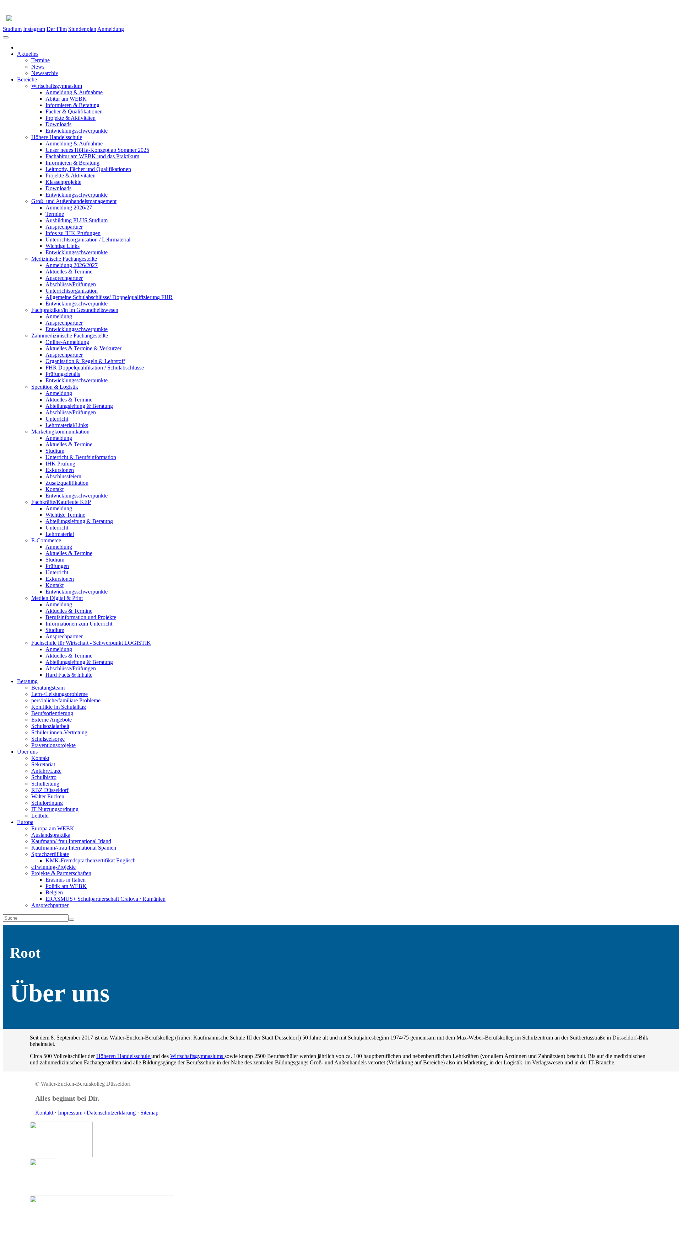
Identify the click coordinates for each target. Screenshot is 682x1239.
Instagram (34, 29)
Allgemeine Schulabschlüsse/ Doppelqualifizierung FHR (109, 297)
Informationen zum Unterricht (78, 624)
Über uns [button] (27, 752)
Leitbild (40, 816)
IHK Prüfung (60, 464)
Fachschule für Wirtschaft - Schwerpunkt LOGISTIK (91, 643)
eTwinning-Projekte (53, 867)
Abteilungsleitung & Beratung (79, 406)
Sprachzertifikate (50, 854)
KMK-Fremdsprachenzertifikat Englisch (90, 860)
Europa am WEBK (52, 828)
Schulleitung (45, 784)
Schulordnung (47, 803)
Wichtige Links (62, 246)
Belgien (54, 892)
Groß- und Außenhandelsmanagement (74, 201)
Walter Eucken (47, 796)
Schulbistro (43, 777)
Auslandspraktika (50, 835)
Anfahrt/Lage (46, 771)
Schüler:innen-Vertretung (59, 732)
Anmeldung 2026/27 (68, 207)
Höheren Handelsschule (123, 1056)
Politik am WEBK (66, 886)
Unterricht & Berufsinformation (80, 457)
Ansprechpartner (64, 227)
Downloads (58, 124)
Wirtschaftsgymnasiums (197, 1056)
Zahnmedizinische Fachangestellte (69, 336)
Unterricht (56, 419)
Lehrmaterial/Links (66, 425)
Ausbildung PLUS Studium (76, 220)
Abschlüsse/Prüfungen (70, 284)
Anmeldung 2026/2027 (71, 265)
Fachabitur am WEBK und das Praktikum (92, 156)
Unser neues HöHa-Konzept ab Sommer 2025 (97, 150)
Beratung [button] (27, 681)
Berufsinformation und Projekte (80, 617)
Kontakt (54, 489)
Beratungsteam (48, 688)
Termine (40, 60)
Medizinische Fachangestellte (64, 259)
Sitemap (149, 1113)
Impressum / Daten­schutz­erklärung (97, 1113)
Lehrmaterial (59, 534)
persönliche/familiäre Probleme (66, 700)
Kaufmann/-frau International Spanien (73, 848)
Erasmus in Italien (65, 880)
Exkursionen (59, 470)
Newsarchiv (44, 73)
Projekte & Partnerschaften (61, 873)
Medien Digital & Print (57, 598)
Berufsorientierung (52, 713)
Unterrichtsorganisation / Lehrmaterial (87, 239)
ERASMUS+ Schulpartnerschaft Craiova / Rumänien (105, 899)
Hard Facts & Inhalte (68, 675)
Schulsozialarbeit (50, 726)
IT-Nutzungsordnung (55, 809)
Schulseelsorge (48, 739)
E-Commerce (46, 540)
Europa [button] (25, 822)
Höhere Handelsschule (56, 137)
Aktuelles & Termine (68, 271)
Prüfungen (57, 566)
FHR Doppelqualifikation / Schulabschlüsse (94, 368)
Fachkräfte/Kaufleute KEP (61, 502)
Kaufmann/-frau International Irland (71, 841)
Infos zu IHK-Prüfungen (73, 233)
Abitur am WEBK (66, 99)
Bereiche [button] (27, 79)
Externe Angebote (51, 720)
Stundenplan (82, 29)
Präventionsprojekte (53, 745)
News (37, 67)
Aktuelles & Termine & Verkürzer (83, 348)
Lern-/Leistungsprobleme (59, 694)
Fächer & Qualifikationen (74, 111)
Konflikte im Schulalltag (58, 707)
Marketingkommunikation (60, 432)
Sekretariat (43, 764)
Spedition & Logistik (54, 387)
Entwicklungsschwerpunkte (76, 131)
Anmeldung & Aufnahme (74, 92)
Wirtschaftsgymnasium (56, 86)
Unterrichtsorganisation (71, 291)
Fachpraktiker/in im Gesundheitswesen (74, 310)
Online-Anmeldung (67, 342)
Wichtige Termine (65, 515)
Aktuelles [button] (27, 54)
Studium (12, 29)
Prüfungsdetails (62, 374)
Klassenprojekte (63, 182)
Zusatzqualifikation (66, 483)
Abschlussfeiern (63, 476)
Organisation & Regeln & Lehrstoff (85, 361)
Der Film (57, 29)
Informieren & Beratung (72, 105)
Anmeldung (110, 29)
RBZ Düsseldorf (50, 790)
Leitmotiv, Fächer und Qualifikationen (88, 169)
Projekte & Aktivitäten (70, 118)
